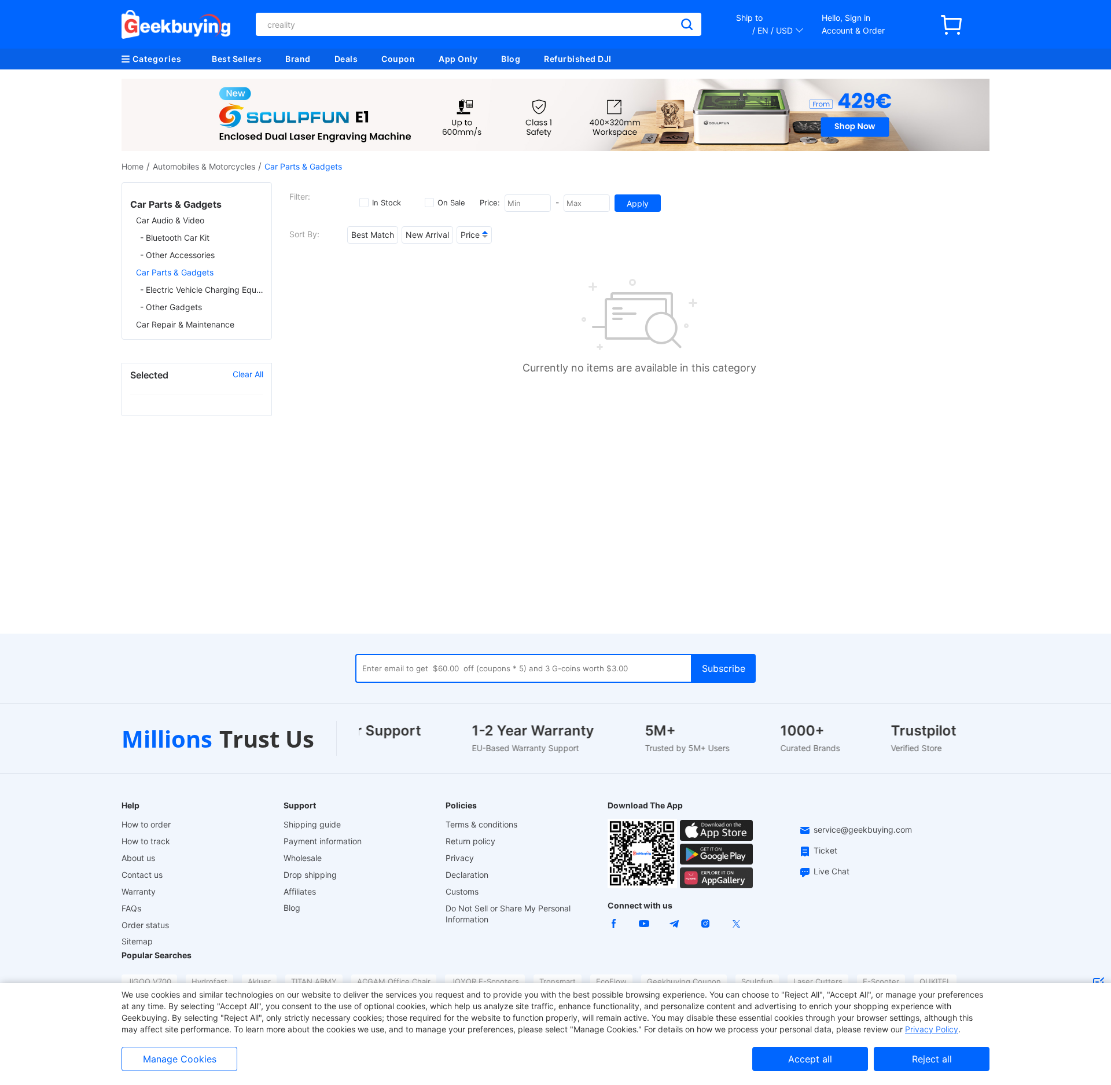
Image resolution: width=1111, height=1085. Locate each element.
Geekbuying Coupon (684, 981)
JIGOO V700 (149, 981)
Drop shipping (310, 875)
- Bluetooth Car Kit (174, 237)
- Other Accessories (177, 255)
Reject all (932, 1059)
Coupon (398, 59)
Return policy (470, 841)
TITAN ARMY (314, 981)
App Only (458, 59)
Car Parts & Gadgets (175, 272)
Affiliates (300, 891)
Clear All (248, 374)
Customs (462, 891)
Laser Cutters (818, 981)
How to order (146, 824)
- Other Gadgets (171, 307)
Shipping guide (312, 824)
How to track (146, 841)
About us (138, 858)
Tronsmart (557, 981)
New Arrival (427, 235)
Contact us (142, 875)
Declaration (467, 875)
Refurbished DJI (578, 59)
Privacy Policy (931, 1029)
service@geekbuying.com (863, 829)
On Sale (451, 202)
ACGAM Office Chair (394, 981)
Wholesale (303, 858)
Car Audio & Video (170, 220)
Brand (298, 59)
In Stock (386, 202)
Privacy (460, 858)
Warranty (139, 891)
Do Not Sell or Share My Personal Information (508, 913)
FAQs (131, 908)
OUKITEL (935, 981)
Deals (346, 59)
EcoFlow (611, 981)
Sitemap (137, 941)
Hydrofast (209, 981)
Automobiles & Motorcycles (204, 166)
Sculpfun (757, 981)
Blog (510, 59)
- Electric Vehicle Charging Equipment (201, 290)
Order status (145, 925)
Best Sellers (237, 59)
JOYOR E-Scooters (485, 981)
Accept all (810, 1059)
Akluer (259, 981)
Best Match (372, 235)
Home (133, 166)
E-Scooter (881, 981)
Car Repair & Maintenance (185, 324)
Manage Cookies (179, 1059)
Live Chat (831, 871)
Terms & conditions (481, 824)
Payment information (323, 841)
